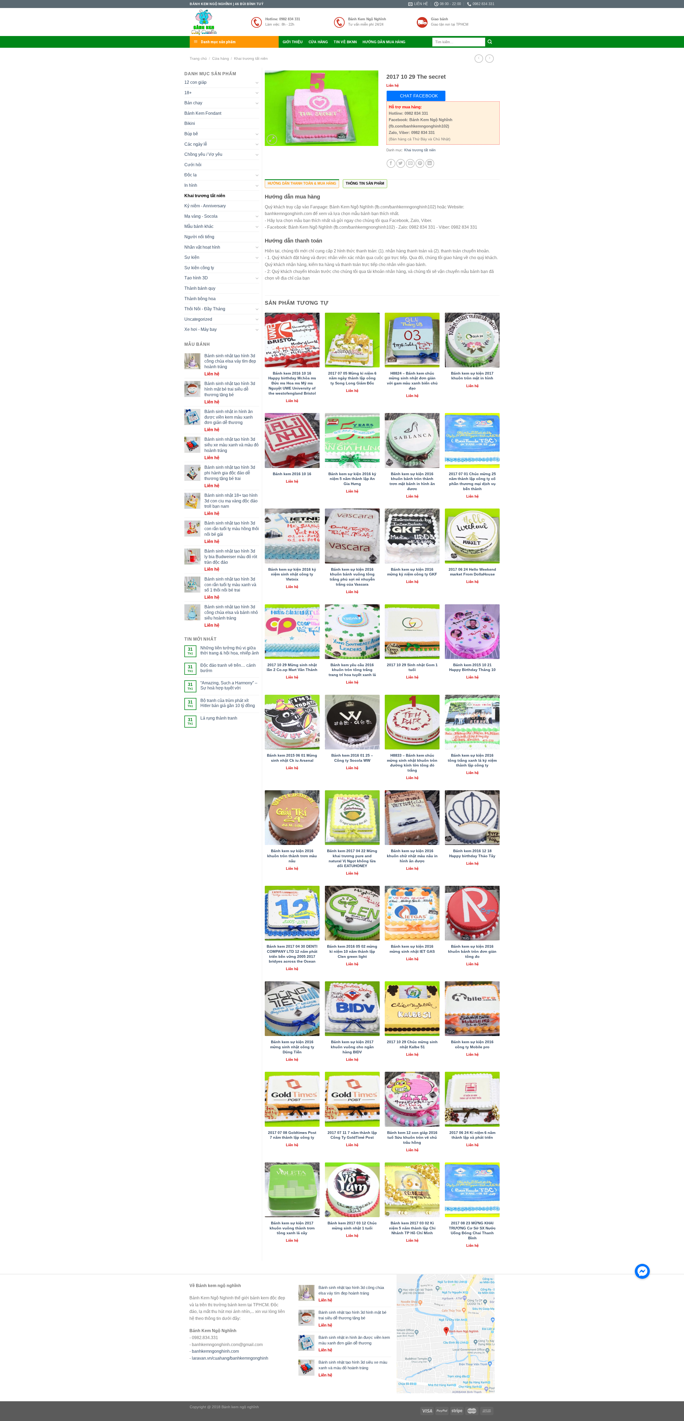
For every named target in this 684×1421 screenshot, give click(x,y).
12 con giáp (195, 82)
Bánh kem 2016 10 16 (292, 474)
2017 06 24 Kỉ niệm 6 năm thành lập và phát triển (472, 1135)
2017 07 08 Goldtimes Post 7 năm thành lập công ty (292, 1135)
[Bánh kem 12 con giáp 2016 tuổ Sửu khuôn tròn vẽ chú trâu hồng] (412, 1099)
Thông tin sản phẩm (365, 183)
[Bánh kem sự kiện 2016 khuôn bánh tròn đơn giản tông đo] (472, 913)
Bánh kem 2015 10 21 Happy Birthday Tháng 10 (472, 667)
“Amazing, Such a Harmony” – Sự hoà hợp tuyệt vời (228, 685)
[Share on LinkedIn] (429, 163)
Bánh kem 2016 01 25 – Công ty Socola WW (352, 758)
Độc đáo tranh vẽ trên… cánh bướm (228, 668)
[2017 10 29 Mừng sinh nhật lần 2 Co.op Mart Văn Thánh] (292, 631)
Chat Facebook (419, 96)
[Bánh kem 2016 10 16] (292, 440)
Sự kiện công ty (199, 267)
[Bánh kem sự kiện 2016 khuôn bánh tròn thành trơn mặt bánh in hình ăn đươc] (412, 440)
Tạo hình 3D (196, 278)
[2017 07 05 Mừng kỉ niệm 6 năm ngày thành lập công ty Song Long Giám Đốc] (352, 340)
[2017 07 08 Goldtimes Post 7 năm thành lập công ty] (292, 1099)
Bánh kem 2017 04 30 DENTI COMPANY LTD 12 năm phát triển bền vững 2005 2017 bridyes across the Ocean (292, 953)
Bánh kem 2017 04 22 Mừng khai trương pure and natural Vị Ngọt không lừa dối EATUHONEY (352, 858)
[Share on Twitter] (400, 163)
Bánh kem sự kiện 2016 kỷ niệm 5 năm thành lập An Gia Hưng (352, 479)
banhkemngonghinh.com (215, 1351)
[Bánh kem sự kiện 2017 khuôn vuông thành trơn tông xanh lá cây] (292, 1189)
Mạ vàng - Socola (200, 216)
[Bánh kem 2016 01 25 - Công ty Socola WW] (352, 722)
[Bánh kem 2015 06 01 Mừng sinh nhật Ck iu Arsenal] (292, 722)
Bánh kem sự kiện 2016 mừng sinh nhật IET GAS (412, 949)
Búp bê (191, 134)
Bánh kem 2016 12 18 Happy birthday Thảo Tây (472, 853)
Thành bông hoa (200, 298)
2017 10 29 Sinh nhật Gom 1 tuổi (412, 667)
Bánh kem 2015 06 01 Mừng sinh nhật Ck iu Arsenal (292, 758)
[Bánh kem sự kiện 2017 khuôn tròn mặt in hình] (472, 340)
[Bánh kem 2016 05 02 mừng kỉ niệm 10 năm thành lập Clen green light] (352, 913)
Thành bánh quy (199, 288)
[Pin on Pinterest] (419, 163)
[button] (642, 1271)
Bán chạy (193, 103)
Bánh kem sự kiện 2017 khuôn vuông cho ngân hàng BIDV (352, 1047)
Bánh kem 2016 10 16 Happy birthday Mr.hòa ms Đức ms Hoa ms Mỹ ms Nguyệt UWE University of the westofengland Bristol (292, 383)
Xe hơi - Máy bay (200, 329)
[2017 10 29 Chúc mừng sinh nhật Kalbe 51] (412, 1008)
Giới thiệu (293, 42)
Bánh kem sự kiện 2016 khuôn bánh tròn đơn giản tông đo (472, 951)
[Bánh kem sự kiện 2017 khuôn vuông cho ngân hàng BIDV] (352, 1008)
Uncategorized (198, 319)
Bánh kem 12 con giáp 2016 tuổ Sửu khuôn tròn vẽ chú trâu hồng (412, 1137)
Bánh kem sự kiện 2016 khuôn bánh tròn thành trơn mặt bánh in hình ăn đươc (412, 481)
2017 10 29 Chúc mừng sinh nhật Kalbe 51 (412, 1044)
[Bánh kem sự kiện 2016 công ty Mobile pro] (472, 1008)
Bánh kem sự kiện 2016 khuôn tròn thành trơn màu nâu (292, 856)
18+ (188, 92)
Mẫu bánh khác (198, 226)
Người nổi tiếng (199, 237)
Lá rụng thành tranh (218, 718)
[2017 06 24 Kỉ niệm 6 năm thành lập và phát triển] (472, 1099)
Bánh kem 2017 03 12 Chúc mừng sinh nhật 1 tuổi (352, 1225)
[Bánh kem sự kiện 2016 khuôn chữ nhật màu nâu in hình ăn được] (412, 817)
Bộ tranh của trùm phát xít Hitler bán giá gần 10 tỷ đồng (227, 703)
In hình (190, 185)
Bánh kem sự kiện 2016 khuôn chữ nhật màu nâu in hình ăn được (412, 856)
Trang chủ (198, 58)
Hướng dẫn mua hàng (384, 42)
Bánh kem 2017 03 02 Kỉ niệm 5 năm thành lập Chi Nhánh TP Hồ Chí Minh (412, 1228)
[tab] (302, 183)
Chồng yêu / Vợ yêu (203, 154)
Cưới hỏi (192, 164)
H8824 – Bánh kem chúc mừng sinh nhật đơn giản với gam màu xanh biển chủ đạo (412, 380)
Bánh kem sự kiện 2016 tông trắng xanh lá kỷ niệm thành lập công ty (472, 760)
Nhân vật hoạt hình (202, 247)
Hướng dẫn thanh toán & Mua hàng (302, 183)
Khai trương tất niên (251, 58)
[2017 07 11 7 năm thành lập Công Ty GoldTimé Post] (352, 1099)
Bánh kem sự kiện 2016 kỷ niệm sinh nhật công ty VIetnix (292, 574)
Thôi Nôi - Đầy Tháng (204, 309)
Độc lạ (190, 175)
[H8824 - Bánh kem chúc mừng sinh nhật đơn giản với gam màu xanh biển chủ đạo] (412, 340)
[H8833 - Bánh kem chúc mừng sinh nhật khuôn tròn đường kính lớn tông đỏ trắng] (412, 722)
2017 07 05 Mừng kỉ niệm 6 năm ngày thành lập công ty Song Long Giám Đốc (352, 378)
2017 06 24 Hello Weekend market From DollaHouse (472, 572)
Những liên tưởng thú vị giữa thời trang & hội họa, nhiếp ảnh (229, 650)
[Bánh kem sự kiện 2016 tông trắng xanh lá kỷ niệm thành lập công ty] (472, 722)
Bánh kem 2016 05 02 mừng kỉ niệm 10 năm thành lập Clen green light (352, 951)
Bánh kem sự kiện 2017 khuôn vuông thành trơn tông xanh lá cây (292, 1228)
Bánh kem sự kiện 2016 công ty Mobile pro (472, 1044)
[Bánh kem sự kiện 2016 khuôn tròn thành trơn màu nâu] (292, 817)
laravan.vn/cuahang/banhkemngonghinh (230, 1358)
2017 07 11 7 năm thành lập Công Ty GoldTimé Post (352, 1135)
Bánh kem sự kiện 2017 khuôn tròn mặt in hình (472, 375)
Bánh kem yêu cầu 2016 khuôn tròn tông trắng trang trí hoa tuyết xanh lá (352, 670)
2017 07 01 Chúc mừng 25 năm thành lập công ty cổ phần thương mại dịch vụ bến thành (472, 481)
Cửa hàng (318, 42)
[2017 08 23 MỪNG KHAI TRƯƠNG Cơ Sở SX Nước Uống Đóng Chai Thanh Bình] (472, 1189)
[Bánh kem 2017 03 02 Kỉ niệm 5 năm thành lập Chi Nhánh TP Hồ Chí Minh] (412, 1189)
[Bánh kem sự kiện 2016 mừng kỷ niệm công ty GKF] (412, 536)
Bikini (189, 123)
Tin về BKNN (345, 42)
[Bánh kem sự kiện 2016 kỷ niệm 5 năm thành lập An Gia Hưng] (352, 440)
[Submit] (489, 42)
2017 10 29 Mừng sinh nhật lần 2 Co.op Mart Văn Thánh (292, 667)
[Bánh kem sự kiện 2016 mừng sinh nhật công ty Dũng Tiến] (292, 1008)
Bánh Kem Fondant (202, 113)
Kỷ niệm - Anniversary (205, 206)
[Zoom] (272, 139)
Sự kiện (191, 257)
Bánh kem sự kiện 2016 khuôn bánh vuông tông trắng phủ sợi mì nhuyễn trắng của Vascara (352, 576)
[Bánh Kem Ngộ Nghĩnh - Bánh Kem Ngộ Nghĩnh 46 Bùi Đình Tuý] (216, 22)
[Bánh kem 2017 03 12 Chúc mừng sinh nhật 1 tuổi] (352, 1189)
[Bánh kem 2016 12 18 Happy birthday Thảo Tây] (472, 817)
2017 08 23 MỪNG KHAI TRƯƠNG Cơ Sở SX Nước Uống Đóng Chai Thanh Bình (472, 1230)
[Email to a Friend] (410, 163)
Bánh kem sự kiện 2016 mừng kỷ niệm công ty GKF (412, 572)
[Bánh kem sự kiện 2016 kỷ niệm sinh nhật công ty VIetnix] (292, 536)
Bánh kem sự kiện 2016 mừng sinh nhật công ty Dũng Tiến (292, 1047)
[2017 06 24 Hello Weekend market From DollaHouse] (472, 536)
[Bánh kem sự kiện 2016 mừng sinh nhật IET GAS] (412, 913)
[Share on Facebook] (391, 163)
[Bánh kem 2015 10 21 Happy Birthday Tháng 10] (472, 631)
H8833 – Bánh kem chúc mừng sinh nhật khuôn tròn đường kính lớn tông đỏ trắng (412, 762)
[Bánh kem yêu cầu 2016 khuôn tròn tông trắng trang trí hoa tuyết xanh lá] (352, 631)
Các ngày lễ (195, 144)
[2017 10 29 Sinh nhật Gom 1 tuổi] (412, 631)
